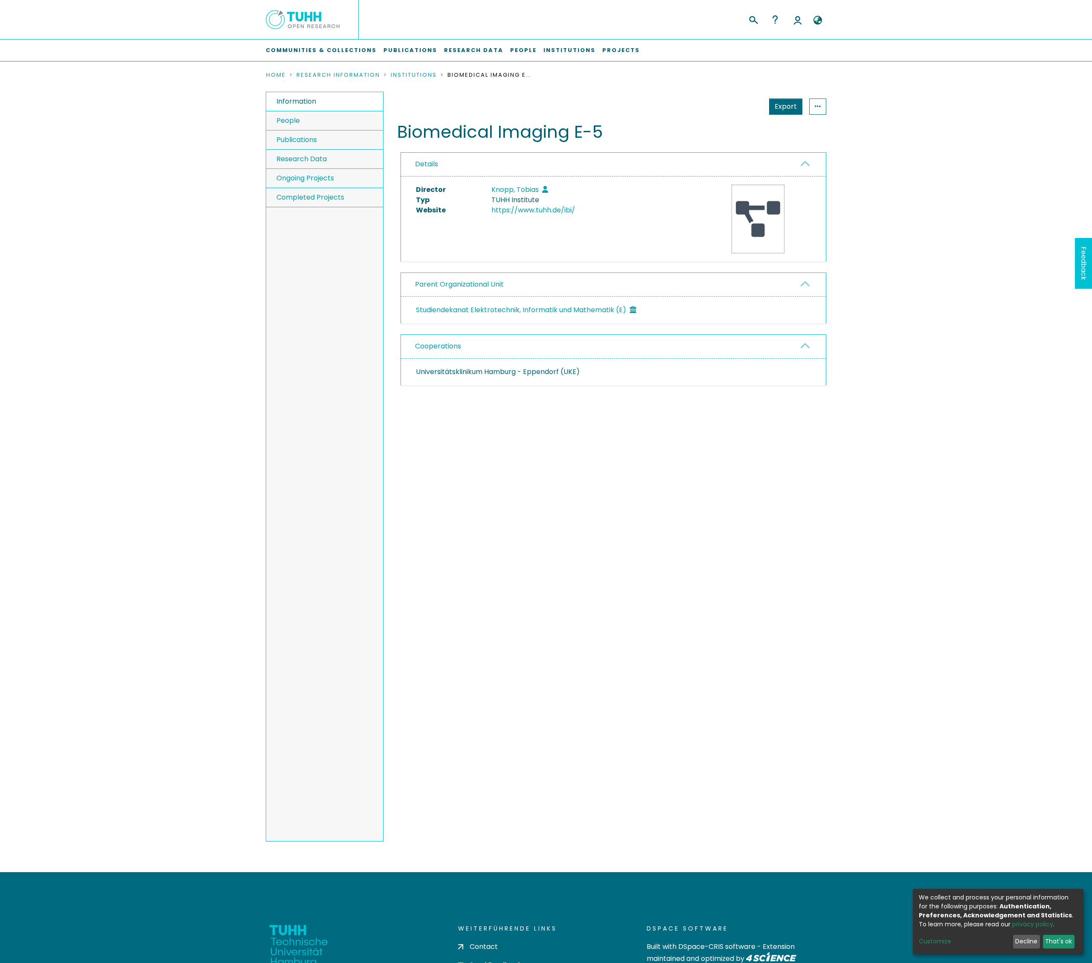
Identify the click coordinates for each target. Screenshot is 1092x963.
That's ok (1058, 941)
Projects (621, 50)
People (523, 50)
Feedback (1084, 263)
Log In (798, 20)
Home (276, 75)
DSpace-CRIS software (716, 946)
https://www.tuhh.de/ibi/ (533, 210)
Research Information (338, 75)
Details (426, 164)
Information (296, 101)
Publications (410, 50)
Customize (935, 941)
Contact (484, 946)
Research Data (473, 50)
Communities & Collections (321, 50)
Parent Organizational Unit (459, 284)
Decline (1026, 941)
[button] (817, 20)
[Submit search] (753, 19)
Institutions (569, 50)
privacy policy (1032, 924)
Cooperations (438, 346)
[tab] (613, 165)
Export (786, 106)
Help (775, 20)
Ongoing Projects (305, 178)
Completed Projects (310, 197)
